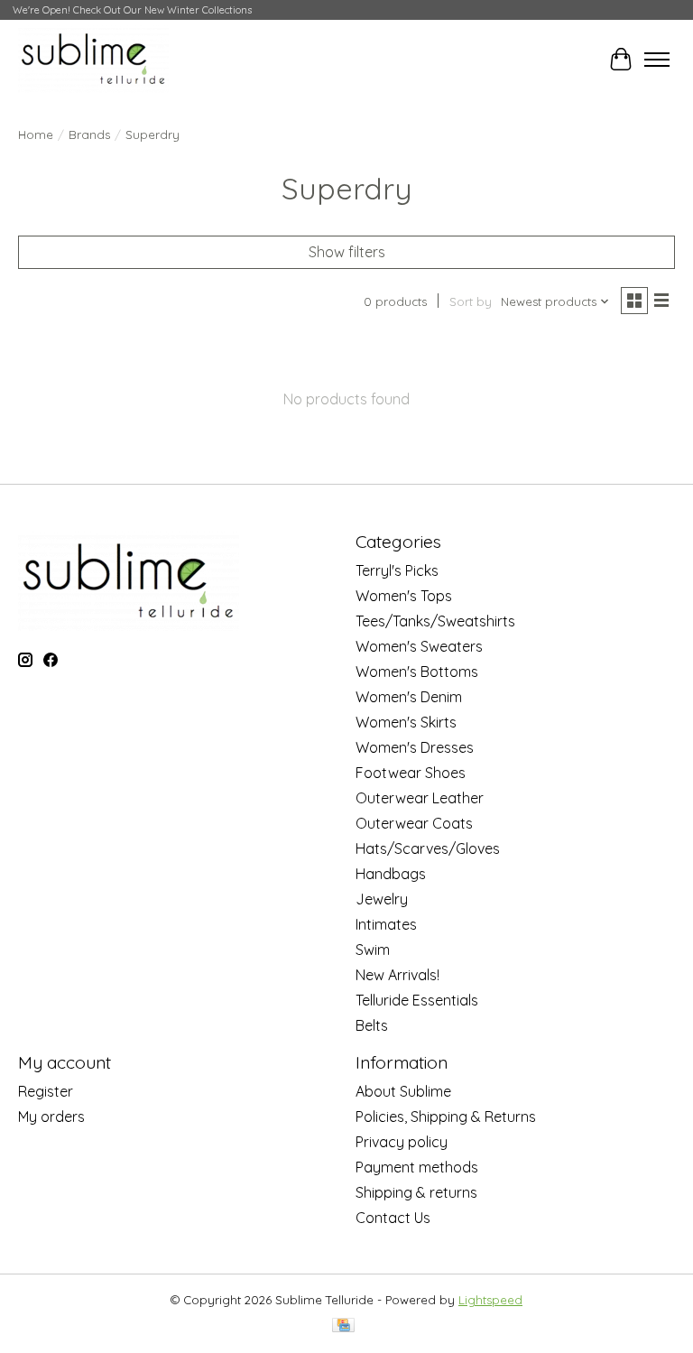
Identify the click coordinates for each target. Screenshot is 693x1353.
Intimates (386, 924)
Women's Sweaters (419, 646)
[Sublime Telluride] (93, 59)
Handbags (391, 874)
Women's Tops (404, 596)
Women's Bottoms (417, 672)
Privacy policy (402, 1142)
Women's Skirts (406, 722)
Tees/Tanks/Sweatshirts (435, 621)
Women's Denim (409, 697)
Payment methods (417, 1167)
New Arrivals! (397, 975)
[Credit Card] (343, 1326)
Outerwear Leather (420, 798)
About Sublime (403, 1091)
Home (35, 134)
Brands (89, 134)
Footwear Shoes (411, 773)
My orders (51, 1116)
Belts (372, 1025)
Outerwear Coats (414, 823)
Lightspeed (490, 1300)
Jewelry (382, 899)
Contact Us (393, 1218)
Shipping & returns (416, 1192)
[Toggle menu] (657, 60)
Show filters (347, 252)
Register (45, 1091)
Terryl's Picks (397, 570)
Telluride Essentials (417, 1000)
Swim (373, 950)
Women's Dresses (415, 747)
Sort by (470, 301)
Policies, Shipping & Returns (446, 1116)
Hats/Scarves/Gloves (428, 848)
